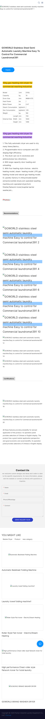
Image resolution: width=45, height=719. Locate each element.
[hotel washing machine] (22, 261)
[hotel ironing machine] (22, 303)
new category (27, 539)
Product (17, 539)
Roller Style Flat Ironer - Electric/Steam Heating (20, 634)
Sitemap (8, 715)
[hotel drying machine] (22, 282)
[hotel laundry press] (22, 324)
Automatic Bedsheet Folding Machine (19, 570)
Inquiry (8, 70)
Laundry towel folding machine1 (16, 601)
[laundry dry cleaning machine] (22, 364)
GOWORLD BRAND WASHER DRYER (18, 702)
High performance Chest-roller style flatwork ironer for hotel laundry (18, 668)
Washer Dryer (7, 539)
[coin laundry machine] (22, 353)
